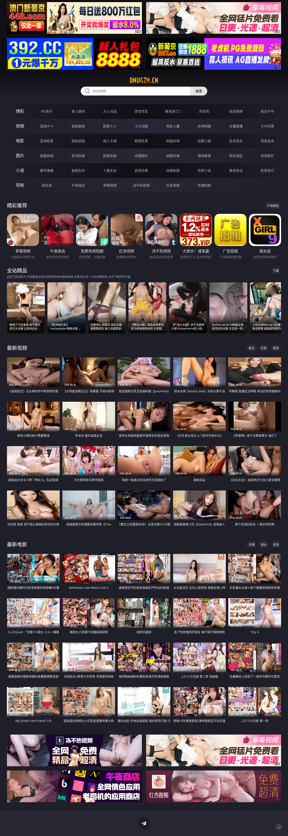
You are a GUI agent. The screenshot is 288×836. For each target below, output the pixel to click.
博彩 (20, 111)
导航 (20, 185)
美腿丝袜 (173, 155)
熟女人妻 (173, 126)
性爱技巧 (267, 170)
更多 (276, 348)
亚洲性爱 (47, 141)
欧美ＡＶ (110, 126)
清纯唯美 (204, 155)
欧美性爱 (141, 141)
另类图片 (267, 155)
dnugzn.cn (144, 80)
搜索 (198, 91)
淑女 (264, 544)
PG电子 (46, 111)
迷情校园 (173, 170)
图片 (20, 155)
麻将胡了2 (172, 111)
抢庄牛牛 (267, 111)
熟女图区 (236, 155)
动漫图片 (141, 155)
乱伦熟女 (236, 141)
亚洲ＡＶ (47, 126)
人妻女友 (110, 170)
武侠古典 (141, 170)
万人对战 (110, 111)
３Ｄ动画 (141, 126)
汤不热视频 (141, 185)
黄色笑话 (236, 170)
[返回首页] (279, 827)
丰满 (251, 544)
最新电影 (17, 544)
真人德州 (78, 111)
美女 (251, 348)
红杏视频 (173, 185)
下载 (276, 271)
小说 (20, 170)
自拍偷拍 (78, 126)
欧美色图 (110, 155)
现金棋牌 (236, 111)
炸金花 (204, 111)
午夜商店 (78, 185)
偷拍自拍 (78, 141)
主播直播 (236, 126)
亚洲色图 (78, 155)
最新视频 (17, 347)
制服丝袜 (173, 141)
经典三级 (204, 141)
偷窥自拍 (47, 155)
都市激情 (47, 170)
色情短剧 (204, 185)
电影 (20, 141)
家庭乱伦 (78, 170)
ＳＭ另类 (267, 126)
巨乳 (264, 348)
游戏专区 (141, 111)
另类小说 (204, 170)
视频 (20, 126)
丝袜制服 (204, 126)
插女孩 (47, 185)
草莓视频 (110, 185)
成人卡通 (110, 141)
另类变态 (267, 141)
